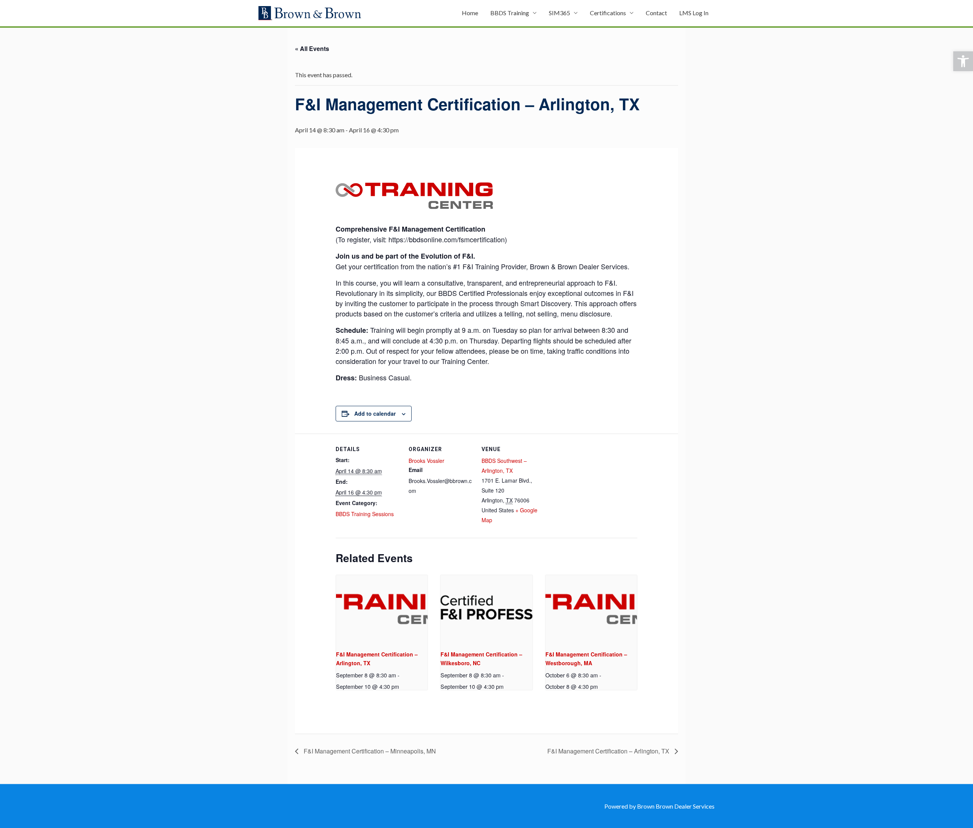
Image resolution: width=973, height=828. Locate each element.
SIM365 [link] (559, 12)
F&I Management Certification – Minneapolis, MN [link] (369, 751)
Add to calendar (375, 413)
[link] (963, 61)
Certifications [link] (608, 12)
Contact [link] (656, 12)
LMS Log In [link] (693, 12)
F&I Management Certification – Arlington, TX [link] (609, 751)
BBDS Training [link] (509, 12)
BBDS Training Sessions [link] (365, 514)
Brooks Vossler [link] (426, 460)
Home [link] (470, 12)
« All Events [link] (312, 48)
